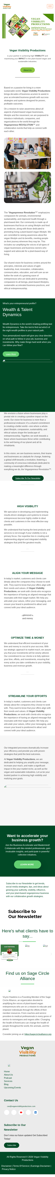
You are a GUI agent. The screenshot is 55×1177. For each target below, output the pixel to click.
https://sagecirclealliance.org (37, 1034)
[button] (3, 954)
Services (8, 1081)
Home (7, 1071)
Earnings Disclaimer (40, 1166)
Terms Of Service (21, 1166)
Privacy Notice (9, 1169)
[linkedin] (35, 1112)
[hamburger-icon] (50, 6)
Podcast (8, 1078)
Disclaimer (6, 1166)
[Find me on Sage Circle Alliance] (10, 991)
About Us (8, 1075)
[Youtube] (21, 1112)
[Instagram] (28, 1112)
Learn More (27, 864)
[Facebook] (6, 1112)
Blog (6, 1084)
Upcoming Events (12, 1087)
